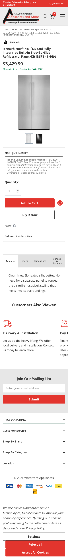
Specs (25, 261)
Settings (34, 537)
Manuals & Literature (57, 261)
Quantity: (12, 182)
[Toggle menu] (62, 16)
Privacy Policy (35, 528)
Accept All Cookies (35, 552)
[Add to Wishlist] (60, 203)
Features (10, 261)
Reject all (35, 544)
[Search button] (45, 16)
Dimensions (40, 261)
